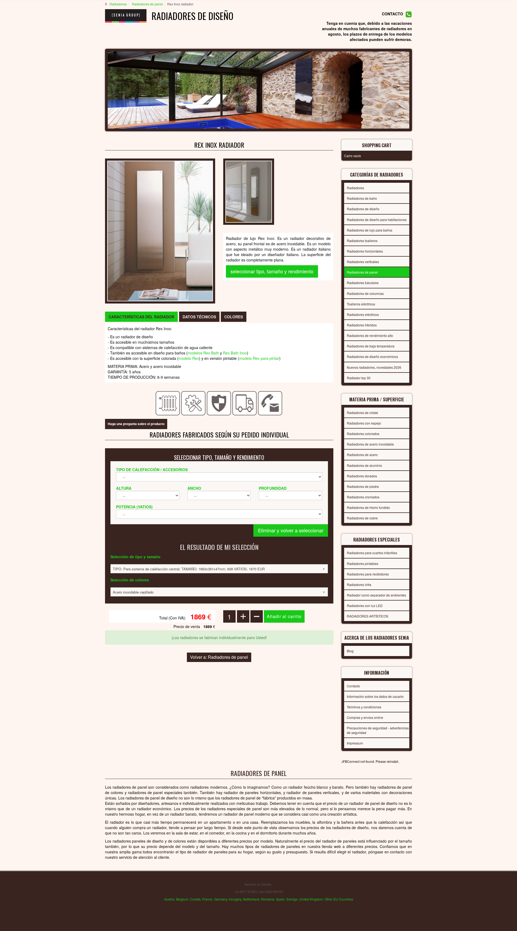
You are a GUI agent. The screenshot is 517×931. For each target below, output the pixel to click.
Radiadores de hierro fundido (368, 507)
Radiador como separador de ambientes (376, 595)
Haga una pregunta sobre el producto (136, 423)
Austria (169, 899)
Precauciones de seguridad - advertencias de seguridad (378, 730)
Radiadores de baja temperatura (370, 346)
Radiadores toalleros (362, 240)
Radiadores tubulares (363, 282)
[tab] (141, 317)
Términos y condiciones (364, 707)
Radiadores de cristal (362, 412)
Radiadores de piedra (363, 486)
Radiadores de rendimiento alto (370, 335)
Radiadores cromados (363, 497)
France (207, 899)
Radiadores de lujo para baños (369, 230)
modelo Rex (189, 358)
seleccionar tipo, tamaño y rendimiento (271, 271)
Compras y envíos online (365, 717)
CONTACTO (392, 14)
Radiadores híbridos (362, 325)
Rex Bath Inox (235, 353)
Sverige (292, 899)
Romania (267, 899)
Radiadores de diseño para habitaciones (377, 219)
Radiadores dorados (362, 476)
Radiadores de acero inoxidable (370, 444)
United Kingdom (311, 899)
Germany (220, 899)
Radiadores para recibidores (368, 574)
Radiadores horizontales (365, 251)
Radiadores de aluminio (364, 465)
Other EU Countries (338, 899)
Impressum (355, 743)
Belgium (182, 899)
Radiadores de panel (147, 4)
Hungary (235, 899)
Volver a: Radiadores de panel (219, 657)
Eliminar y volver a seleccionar (290, 530)
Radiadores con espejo (364, 423)
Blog (350, 651)
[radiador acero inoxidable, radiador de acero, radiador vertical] (160, 230)
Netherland (251, 899)
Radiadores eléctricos (363, 314)
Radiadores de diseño (363, 208)
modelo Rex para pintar (259, 358)
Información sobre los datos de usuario (375, 696)
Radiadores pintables (362, 563)
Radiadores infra (359, 584)
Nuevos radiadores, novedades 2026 (374, 367)
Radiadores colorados (363, 433)
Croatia (195, 899)
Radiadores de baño (362, 198)
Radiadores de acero (362, 454)
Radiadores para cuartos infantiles (372, 552)
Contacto (353, 686)
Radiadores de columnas (365, 293)
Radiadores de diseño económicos (372, 356)
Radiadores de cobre (362, 518)
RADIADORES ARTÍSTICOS (367, 616)
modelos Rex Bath (203, 353)
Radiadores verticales (363, 261)
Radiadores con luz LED (365, 605)
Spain (280, 899)
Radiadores (118, 4)
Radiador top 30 (359, 377)
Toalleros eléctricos (361, 304)
